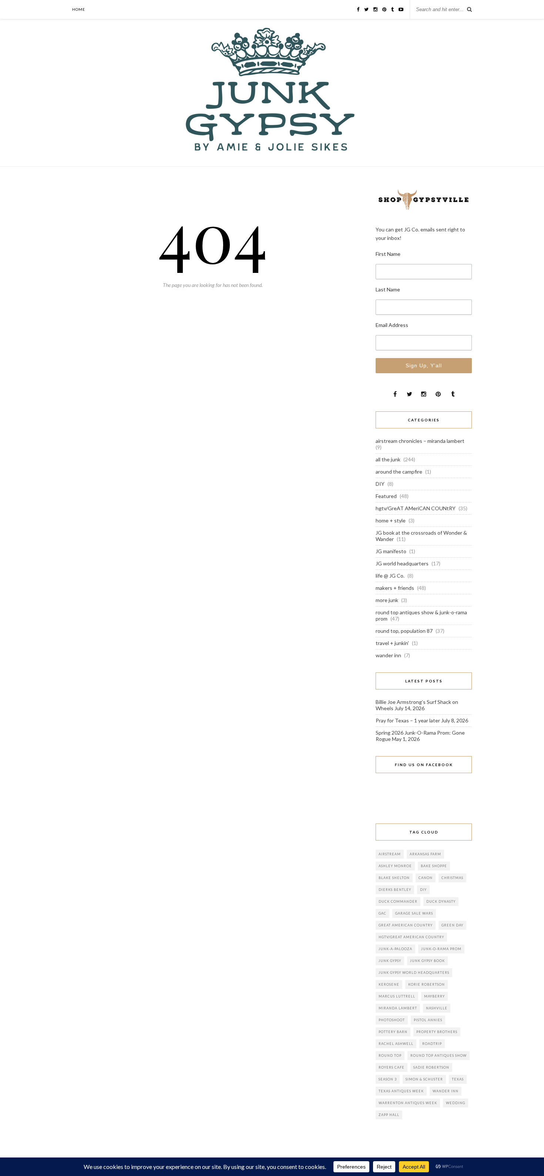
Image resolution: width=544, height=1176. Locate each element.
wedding (455, 1103)
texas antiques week (401, 1091)
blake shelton (394, 878)
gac (382, 913)
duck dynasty (441, 901)
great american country (406, 925)
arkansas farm (425, 854)
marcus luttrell (397, 996)
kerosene (389, 984)
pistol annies (428, 1020)
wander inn (388, 655)
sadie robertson (431, 1067)
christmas (452, 878)
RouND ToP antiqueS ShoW (438, 1055)
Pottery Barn (393, 1032)
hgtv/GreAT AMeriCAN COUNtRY (416, 508)
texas (458, 1079)
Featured (386, 496)
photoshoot (392, 1020)
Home (78, 9)
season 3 (388, 1079)
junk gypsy (390, 961)
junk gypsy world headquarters (414, 972)
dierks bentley (395, 890)
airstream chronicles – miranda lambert (420, 441)
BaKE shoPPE (434, 866)
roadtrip (432, 1044)
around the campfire (399, 471)
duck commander (398, 901)
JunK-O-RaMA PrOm (441, 949)
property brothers (436, 1032)
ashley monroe (395, 866)
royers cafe (391, 1067)
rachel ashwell (396, 1044)
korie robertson (426, 984)
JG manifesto (391, 551)
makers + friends (395, 588)
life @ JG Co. (390, 575)
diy (423, 890)
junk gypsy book (427, 961)
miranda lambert (398, 1008)
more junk (387, 600)
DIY (380, 484)
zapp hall (389, 1115)
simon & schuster (424, 1079)
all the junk (388, 459)
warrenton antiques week (408, 1103)
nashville (436, 1008)
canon (426, 878)
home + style (391, 520)
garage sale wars (414, 913)
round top (390, 1055)
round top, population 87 (404, 631)
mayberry (434, 996)
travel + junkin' (392, 643)
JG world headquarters (402, 563)
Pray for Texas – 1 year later (408, 720)
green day (452, 925)
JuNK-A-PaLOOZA (395, 949)
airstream (390, 854)
